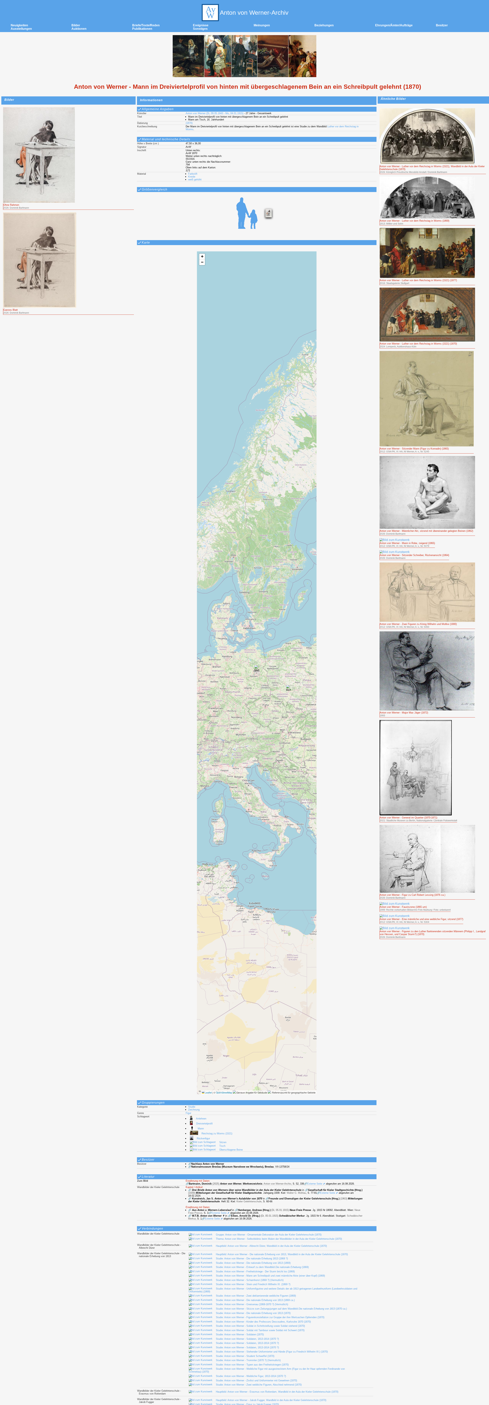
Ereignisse (200, 25)
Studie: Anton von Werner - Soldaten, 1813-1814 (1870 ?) (247, 1338)
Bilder (75, 25)
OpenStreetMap (224, 1092)
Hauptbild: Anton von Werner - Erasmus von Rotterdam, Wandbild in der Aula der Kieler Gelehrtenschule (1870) (277, 1391)
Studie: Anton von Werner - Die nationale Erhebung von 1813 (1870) (253, 1313)
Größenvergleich (154, 189)
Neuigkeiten (19, 25)
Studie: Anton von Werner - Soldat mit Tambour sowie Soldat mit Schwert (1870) (260, 1330)
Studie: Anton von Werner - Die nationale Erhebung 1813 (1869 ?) (252, 1258)
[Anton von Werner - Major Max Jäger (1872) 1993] (427, 633)
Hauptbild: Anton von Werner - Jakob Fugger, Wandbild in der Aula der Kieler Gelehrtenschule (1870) (271, 1400)
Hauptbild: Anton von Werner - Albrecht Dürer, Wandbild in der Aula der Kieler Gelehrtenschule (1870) (271, 1245)
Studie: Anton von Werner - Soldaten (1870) (240, 1334)
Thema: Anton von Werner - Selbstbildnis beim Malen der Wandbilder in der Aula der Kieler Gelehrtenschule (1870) (279, 1238)
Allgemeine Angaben (158, 109)
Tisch (222, 1145)
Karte (146, 242)
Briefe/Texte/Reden (146, 25)
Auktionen (79, 28)
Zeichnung (194, 1109)
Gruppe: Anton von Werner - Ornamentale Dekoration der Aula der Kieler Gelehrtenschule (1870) (268, 1234)
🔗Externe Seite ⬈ (314, 1183)
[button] (256, 669)
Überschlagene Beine (231, 1149)
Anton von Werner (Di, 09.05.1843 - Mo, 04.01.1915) (214, 113)
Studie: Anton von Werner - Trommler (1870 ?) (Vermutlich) (248, 1360)
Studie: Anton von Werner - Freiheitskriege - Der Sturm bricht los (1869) (255, 1271)
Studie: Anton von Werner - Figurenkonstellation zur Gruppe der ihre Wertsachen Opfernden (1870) (270, 1317)
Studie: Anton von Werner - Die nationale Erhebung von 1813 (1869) (253, 1262)
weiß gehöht (195, 179)
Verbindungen (152, 1228)
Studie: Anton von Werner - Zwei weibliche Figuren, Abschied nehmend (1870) (259, 1384)
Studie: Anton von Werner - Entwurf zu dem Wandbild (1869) (262, 1267)
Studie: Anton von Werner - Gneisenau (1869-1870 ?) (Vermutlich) (252, 1304)
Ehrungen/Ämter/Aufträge (394, 25)
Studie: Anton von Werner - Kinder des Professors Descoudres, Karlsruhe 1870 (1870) (263, 1321)
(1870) (189, 123)
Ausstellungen (21, 28)
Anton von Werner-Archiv (254, 12)
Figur (188, 1113)
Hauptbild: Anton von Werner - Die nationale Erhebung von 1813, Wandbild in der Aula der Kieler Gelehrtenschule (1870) (282, 1254)
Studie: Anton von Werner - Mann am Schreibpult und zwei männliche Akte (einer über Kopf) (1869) (270, 1275)
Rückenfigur (203, 1138)
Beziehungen (324, 25)
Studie (191, 1106)
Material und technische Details (166, 139)
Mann (201, 1128)
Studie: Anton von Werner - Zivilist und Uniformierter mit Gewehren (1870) (256, 1380)
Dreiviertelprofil (204, 1123)
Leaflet (208, 1092)
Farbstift (192, 173)
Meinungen (262, 25)
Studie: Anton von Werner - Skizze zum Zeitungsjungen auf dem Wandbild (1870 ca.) (281, 1308)
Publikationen (142, 28)
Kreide (191, 176)
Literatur (148, 1176)
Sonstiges (200, 28)
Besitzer (442, 25)
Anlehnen (201, 1118)
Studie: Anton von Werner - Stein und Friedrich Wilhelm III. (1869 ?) (253, 1284)
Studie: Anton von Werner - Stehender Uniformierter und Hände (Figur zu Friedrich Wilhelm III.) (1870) (272, 1351)
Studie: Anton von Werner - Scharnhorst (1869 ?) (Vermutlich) (249, 1280)
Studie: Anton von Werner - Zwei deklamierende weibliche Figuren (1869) (256, 1295)
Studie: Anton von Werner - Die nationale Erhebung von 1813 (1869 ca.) (255, 1300)
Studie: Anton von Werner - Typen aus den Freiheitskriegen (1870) (252, 1364)
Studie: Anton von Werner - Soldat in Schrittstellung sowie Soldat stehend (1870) (260, 1325)
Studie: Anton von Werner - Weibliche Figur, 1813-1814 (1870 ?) (251, 1376)
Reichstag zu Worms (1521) (217, 1133)
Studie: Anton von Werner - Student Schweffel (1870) (245, 1356)
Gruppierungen (153, 1102)
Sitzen (222, 1142)
